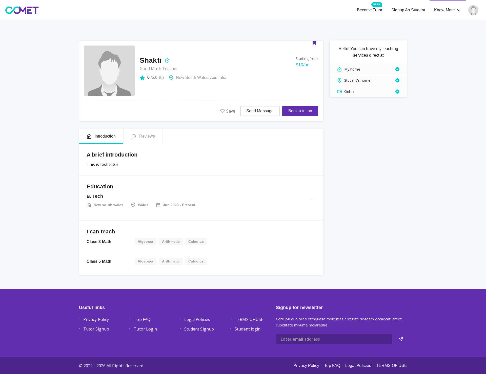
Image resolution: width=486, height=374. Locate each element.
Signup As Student (408, 10)
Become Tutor (369, 7)
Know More (444, 10)
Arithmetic (171, 241)
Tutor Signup (96, 329)
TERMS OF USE (249, 319)
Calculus (196, 241)
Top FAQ (142, 319)
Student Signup (199, 329)
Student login (247, 329)
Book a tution (300, 111)
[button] (311, 200)
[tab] (101, 136)
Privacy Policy (96, 319)
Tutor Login (145, 329)
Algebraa (145, 241)
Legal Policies (197, 319)
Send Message (260, 111)
